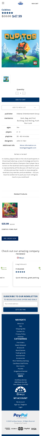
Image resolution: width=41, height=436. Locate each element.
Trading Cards (20, 353)
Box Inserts (20, 366)
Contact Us (21, 331)
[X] (6, 185)
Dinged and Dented (20, 371)
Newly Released (20, 345)
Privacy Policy (20, 334)
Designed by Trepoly (20, 423)
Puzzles (20, 369)
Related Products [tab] (20, 194)
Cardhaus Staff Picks (20, 363)
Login (20, 407)
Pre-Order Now (10, 238)
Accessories (20, 358)
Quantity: (20, 89)
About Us (20, 324)
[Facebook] (3, 185)
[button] (20, 391)
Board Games (20, 350)
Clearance (20, 374)
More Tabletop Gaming (21, 361)
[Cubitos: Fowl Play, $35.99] (10, 210)
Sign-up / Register (20, 405)
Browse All (20, 348)
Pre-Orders (20, 342)
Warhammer (20, 356)
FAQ (20, 326)
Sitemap (21, 337)
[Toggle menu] (3, 3)
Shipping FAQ (20, 329)
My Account (20, 402)
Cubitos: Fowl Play (9, 229)
